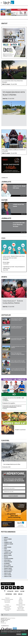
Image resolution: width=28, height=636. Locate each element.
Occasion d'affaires (8, 558)
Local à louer (7, 550)
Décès (15, 594)
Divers (5, 548)
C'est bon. (24, 634)
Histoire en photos (21, 610)
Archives (20, 602)
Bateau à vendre (8, 539)
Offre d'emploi (7, 560)
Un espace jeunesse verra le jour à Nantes (14, 93)
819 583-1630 (3, 623)
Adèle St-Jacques (6, 84)
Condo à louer (7, 573)
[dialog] (14, 633)
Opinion (3, 238)
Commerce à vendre (8, 543)
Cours (5, 545)
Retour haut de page (6, 583)
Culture (4, 200)
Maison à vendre (8, 555)
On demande (7, 563)
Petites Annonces (8, 532)
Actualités (10, 591)
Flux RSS (7, 610)
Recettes (21, 606)
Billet (21, 598)
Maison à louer (7, 553)
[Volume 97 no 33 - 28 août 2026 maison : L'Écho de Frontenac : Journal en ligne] (13, 42)
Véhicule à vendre (8, 569)
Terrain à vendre (8, 568)
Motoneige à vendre (8, 566)
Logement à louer (8, 552)
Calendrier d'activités (20, 604)
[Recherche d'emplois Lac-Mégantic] (14, 387)
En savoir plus (4, 633)
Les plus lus (6, 315)
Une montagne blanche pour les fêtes (11, 464)
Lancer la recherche (13, 495)
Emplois (20, 594)
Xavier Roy (5, 98)
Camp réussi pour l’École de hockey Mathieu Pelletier (13, 302)
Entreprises (9, 594)
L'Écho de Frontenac (11, 618)
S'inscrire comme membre (7, 599)
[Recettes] (14, 418)
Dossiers (20, 603)
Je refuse (19, 634)
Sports (4, 277)
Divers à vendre (7, 547)
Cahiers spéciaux (7, 608)
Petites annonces (7, 606)
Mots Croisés (20, 608)
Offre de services (8, 561)
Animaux (6, 537)
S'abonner (7, 598)
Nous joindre (7, 602)
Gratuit (4, 23)
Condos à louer (7, 576)
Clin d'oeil (5, 440)
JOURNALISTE (6, 182)
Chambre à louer (8, 542)
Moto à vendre (7, 565)
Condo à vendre (7, 574)
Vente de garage (8, 571)
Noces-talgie (6, 262)
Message (6, 556)
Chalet (5, 540)
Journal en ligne (20, 607)
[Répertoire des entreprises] (14, 476)
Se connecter (7, 600)
